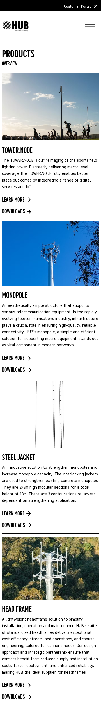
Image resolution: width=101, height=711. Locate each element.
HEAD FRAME (17, 609)
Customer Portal (77, 6)
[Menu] (90, 26)
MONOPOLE (14, 295)
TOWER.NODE (17, 150)
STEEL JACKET (18, 457)
